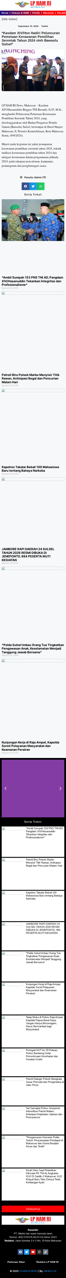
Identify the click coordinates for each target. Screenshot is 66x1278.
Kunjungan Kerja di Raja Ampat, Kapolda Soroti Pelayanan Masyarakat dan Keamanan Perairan (30, 746)
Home (5, 12)
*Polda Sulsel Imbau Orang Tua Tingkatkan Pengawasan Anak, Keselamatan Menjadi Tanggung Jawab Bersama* (33, 648)
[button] (25, 186)
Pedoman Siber (16, 1262)
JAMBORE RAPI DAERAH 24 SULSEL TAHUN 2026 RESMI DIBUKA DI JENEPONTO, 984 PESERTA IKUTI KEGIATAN (28, 554)
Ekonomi (48, 12)
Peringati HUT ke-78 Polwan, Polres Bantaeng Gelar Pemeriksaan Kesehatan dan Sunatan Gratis (42, 1055)
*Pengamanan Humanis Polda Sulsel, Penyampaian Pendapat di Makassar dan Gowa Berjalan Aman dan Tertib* (44, 1142)
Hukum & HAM (20, 12)
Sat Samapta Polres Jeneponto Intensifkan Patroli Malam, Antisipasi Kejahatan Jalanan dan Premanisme (44, 1113)
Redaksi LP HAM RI (47, 1262)
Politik (36, 12)
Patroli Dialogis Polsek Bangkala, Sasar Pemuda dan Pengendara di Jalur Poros (45, 1081)
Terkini (44, 26)
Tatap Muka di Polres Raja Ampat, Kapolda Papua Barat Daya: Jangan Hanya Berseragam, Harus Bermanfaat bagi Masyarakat (44, 1023)
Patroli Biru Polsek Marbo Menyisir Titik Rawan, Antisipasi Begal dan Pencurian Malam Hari (30, 378)
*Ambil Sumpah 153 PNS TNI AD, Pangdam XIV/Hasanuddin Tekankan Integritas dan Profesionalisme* (32, 281)
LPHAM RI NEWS (28, 1271)
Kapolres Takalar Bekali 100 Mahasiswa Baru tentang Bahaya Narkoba (30, 469)
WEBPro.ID (50, 1271)
